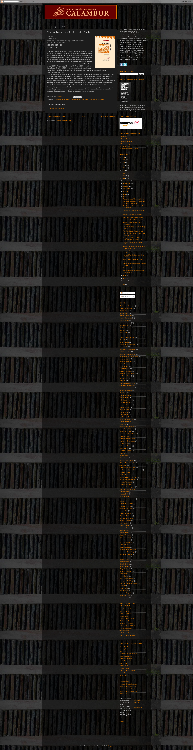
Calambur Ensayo (125, 144)
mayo (125, 275)
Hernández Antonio (126, 308)
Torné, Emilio (124, 675)
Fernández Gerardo (126, 554)
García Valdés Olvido (126, 508)
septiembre (127, 189)
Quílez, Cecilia (124, 630)
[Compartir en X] (77, 97)
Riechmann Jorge (125, 376)
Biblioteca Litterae (125, 146)
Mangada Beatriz (125, 569)
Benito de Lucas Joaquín (127, 373)
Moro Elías (123, 393)
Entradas (125, 293)
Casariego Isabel (125, 472)
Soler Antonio (124, 588)
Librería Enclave (125, 564)
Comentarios (126, 296)
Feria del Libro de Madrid (128, 686)
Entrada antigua (108, 116)
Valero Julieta (124, 530)
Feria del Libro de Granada (128, 684)
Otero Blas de (124, 458)
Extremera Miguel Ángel (127, 552)
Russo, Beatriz (124, 673)
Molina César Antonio (126, 518)
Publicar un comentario (56, 108)
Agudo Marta (124, 325)
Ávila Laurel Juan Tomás (127, 462)
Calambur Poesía (59, 99)
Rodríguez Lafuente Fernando (129, 583)
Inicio (83, 116)
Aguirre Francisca (125, 371)
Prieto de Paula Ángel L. (127, 487)
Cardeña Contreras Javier (128, 467)
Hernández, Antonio (126, 658)
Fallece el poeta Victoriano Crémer (134, 199)
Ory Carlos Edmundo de (127, 441)
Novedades (123, 136)
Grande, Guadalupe (126, 613)
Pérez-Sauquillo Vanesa (127, 349)
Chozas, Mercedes (125, 649)
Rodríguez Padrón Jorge (127, 489)
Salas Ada (123, 585)
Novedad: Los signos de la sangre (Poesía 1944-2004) (134, 202)
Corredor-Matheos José (127, 438)
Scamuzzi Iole (124, 494)
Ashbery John (124, 366)
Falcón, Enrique (125, 611)
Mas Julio (123, 330)
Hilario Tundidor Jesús (127, 337)
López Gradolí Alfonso (127, 429)
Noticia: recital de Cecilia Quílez (133, 220)
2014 (123, 165)
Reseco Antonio (124, 525)
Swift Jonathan (124, 590)
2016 (123, 160)
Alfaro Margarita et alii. (127, 419)
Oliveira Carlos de (125, 520)
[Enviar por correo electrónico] (74, 97)
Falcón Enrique (124, 368)
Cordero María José (126, 475)
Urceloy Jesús (124, 598)
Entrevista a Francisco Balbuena (133, 268)
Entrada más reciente (56, 116)
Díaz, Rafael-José (125, 609)
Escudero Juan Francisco (128, 549)
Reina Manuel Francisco (127, 364)
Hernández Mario (125, 513)
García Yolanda (124, 559)
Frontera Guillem (125, 557)
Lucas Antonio (124, 566)
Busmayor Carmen (125, 405)
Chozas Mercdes (125, 407)
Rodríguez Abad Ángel (127, 581)
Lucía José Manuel (126, 390)
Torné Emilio (123, 347)
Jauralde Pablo (124, 409)
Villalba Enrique (124, 532)
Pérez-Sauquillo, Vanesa (127, 625)
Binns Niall (123, 327)
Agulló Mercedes (125, 417)
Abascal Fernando (125, 535)
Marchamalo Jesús (126, 516)
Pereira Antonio (124, 397)
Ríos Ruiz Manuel (125, 402)
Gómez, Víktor (124, 616)
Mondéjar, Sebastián (126, 623)
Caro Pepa (123, 453)
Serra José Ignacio (125, 431)
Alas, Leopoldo (124, 646)
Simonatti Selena (125, 496)
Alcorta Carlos (124, 448)
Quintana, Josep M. (126, 628)
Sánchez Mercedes (126, 528)
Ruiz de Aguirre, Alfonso (127, 635)
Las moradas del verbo (127, 388)
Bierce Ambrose (125, 540)
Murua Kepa (123, 378)
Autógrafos (123, 465)
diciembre (126, 181)
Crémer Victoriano (125, 421)
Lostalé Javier (124, 313)
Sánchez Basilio (125, 359)
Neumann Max (124, 412)
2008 (123, 284)
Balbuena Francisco (126, 450)
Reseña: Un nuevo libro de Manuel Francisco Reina (134, 247)
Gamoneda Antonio (126, 361)
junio (125, 196)
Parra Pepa (123, 573)
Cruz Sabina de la (125, 506)
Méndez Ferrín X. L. (126, 455)
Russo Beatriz (124, 414)
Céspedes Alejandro (126, 542)
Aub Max (122, 501)
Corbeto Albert (124, 436)
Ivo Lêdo (81, 99)
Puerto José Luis (125, 352)
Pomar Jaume (124, 576)
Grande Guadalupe (72, 99)
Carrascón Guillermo (126, 503)
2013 (123, 168)
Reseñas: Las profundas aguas (133, 231)
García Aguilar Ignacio (127, 426)
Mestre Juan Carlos (91, 99)
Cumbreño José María (127, 385)
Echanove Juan (124, 544)
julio (124, 194)
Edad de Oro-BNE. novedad (128, 477)
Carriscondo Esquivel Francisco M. (131, 470)
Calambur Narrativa (126, 141)
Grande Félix (124, 511)
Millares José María (126, 315)
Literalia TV (123, 693)
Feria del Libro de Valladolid (128, 691)
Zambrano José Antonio (127, 344)
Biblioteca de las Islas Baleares (129, 148)
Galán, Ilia (123, 651)
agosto (125, 191)
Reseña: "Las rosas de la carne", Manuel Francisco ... (133, 243)
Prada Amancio (124, 523)
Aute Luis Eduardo (125, 537)
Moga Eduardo (124, 342)
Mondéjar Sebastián (126, 571)
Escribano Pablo (125, 547)
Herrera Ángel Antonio (127, 335)
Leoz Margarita (124, 561)
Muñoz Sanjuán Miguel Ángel (129, 356)
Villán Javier (123, 332)
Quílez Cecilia (124, 311)
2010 (123, 176)
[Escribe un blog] (76, 97)
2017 (123, 157)
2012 (123, 170)
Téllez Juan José (125, 595)
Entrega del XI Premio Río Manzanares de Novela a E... (133, 238)
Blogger (110, 746)
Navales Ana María (126, 482)
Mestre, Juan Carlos (126, 621)
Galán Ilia (123, 424)
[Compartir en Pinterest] (81, 97)
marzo (125, 281)
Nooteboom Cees (125, 395)
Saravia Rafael (124, 320)
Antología (123, 380)
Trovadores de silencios (127, 499)
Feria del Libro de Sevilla (127, 689)
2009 (123, 178)
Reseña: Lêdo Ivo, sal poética (132, 214)
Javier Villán (123, 663)
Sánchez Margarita (126, 593)
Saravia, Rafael (124, 638)
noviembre (126, 183)
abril (124, 278)
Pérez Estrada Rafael (126, 578)
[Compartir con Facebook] (79, 97)
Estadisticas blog (138, 707)
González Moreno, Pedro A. (128, 653)
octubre (126, 186)
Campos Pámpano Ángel (127, 383)
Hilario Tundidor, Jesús (127, 618)
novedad (101, 99)
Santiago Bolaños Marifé (127, 354)
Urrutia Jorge (124, 443)
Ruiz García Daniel (125, 400)
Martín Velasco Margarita (128, 479)
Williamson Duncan (126, 446)
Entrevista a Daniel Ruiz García (133, 217)
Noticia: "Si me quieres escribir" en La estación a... (134, 234)
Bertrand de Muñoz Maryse (128, 434)
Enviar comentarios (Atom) (64, 120)
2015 (123, 162)
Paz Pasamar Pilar (125, 484)
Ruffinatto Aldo (124, 491)
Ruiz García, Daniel (126, 633)
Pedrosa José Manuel (126, 460)
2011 (123, 173)
